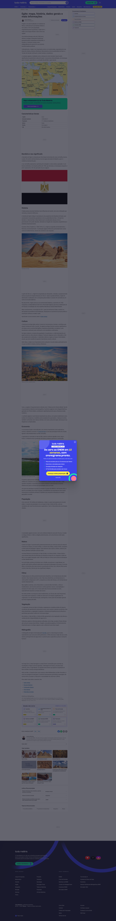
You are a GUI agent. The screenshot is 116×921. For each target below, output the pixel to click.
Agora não (58, 477)
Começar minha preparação (57, 473)
